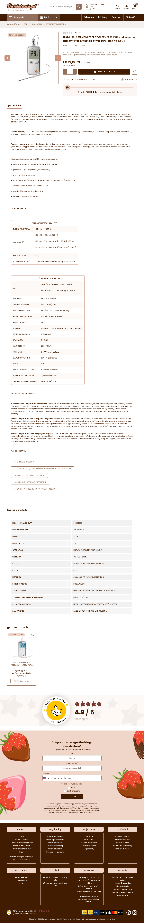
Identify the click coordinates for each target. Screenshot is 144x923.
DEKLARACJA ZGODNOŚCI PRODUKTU (29, 475)
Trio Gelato (21, 880)
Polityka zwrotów (55, 849)
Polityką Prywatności (64, 808)
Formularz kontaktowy (21, 849)
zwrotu (122, 849)
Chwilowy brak (22, 681)
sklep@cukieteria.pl (93, 9)
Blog (104, 17)
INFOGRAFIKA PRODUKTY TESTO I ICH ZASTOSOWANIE (35, 489)
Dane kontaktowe (21, 839)
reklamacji (122, 846)
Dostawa (116, 17)
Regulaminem (49, 808)
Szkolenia (89, 17)
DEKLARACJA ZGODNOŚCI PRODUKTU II (30, 482)
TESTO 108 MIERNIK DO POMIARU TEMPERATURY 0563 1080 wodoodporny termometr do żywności (21, 663)
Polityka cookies (55, 842)
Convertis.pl (111, 919)
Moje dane (88, 839)
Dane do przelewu (122, 842)
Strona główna (13, 24)
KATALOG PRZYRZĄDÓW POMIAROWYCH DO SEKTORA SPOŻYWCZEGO (42, 468)
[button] (126, 6)
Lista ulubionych (89, 846)
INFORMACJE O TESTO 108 (25, 462)
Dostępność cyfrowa (55, 852)
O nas (21, 836)
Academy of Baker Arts (55, 884)
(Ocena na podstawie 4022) (25, 913)
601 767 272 (99, 5)
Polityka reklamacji (55, 846)
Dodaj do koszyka (104, 71)
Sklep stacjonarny (21, 846)
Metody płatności (122, 839)
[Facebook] (128, 912)
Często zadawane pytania (21, 842)
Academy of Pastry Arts (55, 878)
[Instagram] (134, 912)
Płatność (130, 17)
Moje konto (89, 829)
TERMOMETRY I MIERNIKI (56, 24)
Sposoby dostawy (122, 836)
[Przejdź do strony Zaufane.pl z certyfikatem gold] (56, 710)
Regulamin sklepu (55, 836)
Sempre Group (21, 877)
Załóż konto (89, 836)
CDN (21, 883)
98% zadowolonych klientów (25, 911)
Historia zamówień (89, 842)
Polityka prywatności (55, 839)
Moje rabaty (89, 849)
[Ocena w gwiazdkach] (88, 704)
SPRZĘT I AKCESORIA (33, 24)
